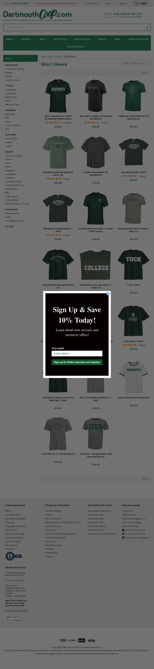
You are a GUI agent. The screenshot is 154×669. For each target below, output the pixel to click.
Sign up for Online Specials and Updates (77, 362)
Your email (58, 348)
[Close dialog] (108, 293)
